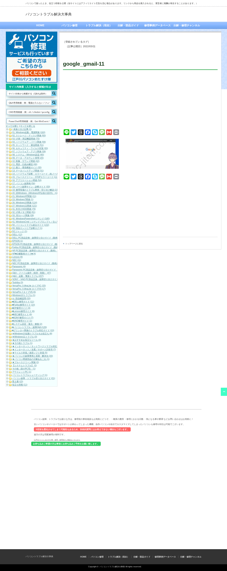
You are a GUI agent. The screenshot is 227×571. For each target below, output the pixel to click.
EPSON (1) (17, 241)
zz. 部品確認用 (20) (21, 298)
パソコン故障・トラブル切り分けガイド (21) (33, 378)
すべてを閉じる (27, 126)
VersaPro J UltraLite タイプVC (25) (29, 286)
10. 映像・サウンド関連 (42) (25, 161)
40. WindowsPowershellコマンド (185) (31, 219)
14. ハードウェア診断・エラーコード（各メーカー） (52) (39, 174)
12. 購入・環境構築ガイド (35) (26, 167)
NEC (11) (16, 260)
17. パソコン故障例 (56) (23, 183)
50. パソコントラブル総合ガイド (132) (30, 225)
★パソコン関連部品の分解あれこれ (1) (30, 359)
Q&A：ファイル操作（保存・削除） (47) (31, 273)
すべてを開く (12, 126)
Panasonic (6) (19, 266)
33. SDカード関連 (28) (23, 215)
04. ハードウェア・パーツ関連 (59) (29, 142)
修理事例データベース (157, 25)
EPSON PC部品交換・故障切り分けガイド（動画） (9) (38, 244)
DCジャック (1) (19, 231)
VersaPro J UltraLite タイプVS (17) (29, 289)
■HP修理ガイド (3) (21, 308)
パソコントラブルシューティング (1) (29, 375)
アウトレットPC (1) (21, 372)
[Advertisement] (140, 100)
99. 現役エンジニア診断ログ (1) (27, 228)
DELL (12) (17, 235)
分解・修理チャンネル (186, 25)
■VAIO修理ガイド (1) (22, 321)
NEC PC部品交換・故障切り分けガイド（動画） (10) (37, 263)
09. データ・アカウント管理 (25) (28, 158)
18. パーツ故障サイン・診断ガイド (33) (31, 187)
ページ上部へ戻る (224, 392)
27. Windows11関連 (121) (24, 206)
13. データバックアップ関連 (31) (28, 171)
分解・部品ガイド (128, 25)
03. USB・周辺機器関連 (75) (26, 139)
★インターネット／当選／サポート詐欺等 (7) (34, 349)
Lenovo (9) (17, 257)
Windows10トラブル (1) (23, 295)
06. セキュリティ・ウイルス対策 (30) (30, 148)
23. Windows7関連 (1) (22, 199)
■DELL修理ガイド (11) (23, 302)
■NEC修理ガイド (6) (22, 314)
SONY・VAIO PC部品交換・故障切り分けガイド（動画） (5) (41, 279)
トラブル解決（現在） (98, 25)
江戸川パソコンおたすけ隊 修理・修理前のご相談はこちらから (57, 440)
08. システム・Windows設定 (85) (28, 155)
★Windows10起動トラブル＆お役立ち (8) (32, 334)
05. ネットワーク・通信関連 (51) (28, 145)
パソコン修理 (69, 25)
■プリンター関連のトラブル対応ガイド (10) (33, 330)
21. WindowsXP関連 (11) (24, 196)
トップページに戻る (74, 244)
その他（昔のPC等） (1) (23, 369)
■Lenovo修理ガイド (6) (23, 311)
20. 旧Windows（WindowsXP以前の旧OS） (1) (34, 193)
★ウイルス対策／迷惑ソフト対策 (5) (29, 353)
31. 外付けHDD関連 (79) (24, 209)
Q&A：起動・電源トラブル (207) (28, 276)
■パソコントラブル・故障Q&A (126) (29, 327)
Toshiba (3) (17, 282)
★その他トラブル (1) (22, 343)
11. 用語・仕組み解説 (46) (24, 164)
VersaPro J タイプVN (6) (24, 292)
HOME (40, 25)
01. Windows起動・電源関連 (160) (28, 132)
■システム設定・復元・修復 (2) (27, 324)
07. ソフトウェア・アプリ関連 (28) (29, 151)
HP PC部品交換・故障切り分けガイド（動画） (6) (36, 250)
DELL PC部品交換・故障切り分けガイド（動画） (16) (38, 238)
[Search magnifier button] (53, 93)
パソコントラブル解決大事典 (49, 14)
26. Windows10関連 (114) (24, 203)
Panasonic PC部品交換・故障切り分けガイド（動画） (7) (40, 270)
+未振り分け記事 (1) (22, 129)
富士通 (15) (17, 381)
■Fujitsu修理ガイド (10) (23, 305)
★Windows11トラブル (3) (24, 337)
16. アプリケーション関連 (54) (26, 180)
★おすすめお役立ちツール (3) (26, 340)
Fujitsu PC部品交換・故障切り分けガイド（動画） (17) (38, 247)
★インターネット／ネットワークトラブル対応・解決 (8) (39, 346)
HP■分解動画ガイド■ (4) (24, 254)
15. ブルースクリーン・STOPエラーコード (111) (35, 177)
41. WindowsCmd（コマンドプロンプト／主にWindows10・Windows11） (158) (50, 222)
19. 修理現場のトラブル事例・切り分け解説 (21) (35, 190)
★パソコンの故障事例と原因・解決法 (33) (32, 356)
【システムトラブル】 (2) (24, 365)
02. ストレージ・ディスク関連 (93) (29, 135)
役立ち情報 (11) (19, 385)
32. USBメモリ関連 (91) (23, 212)
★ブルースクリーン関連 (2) (25, 362)
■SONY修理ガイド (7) (22, 318)
